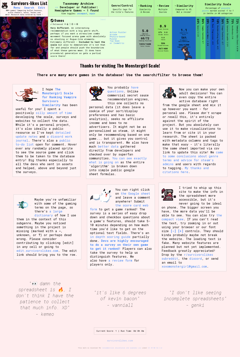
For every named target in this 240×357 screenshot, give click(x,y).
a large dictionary (48, 213)
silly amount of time (54, 113)
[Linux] (70, 24)
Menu (17, 7)
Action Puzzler (118, 32)
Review (164, 6)
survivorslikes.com (120, 340)
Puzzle (113, 39)
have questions (123, 89)
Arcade (113, 35)
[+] (180, 231)
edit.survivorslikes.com (37, 251)
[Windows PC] (65, 24)
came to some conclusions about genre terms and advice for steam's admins (193, 158)
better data (108, 146)
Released (58, 24)
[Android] (77, 24)
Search (29, 7)
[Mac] (68, 24)
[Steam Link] (52, 21)
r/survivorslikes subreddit (187, 256)
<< (56, 7)
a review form (120, 260)
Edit (41, 7)
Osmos (59, 20)
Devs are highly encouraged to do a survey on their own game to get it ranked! (119, 244)
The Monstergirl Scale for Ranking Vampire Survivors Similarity (59, 97)
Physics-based (117, 37)
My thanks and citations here (186, 170)
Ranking (146, 6)
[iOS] (75, 24)
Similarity (185, 6)
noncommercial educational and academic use (121, 348)
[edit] (103, 19)
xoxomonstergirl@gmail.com (184, 266)
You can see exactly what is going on (118, 160)
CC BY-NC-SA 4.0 (155, 348)
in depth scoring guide (110, 237)
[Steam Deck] (72, 24)
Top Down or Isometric (117, 42)
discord (195, 258)
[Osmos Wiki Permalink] (50, 24)
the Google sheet (135, 193)
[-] (173, 231)
